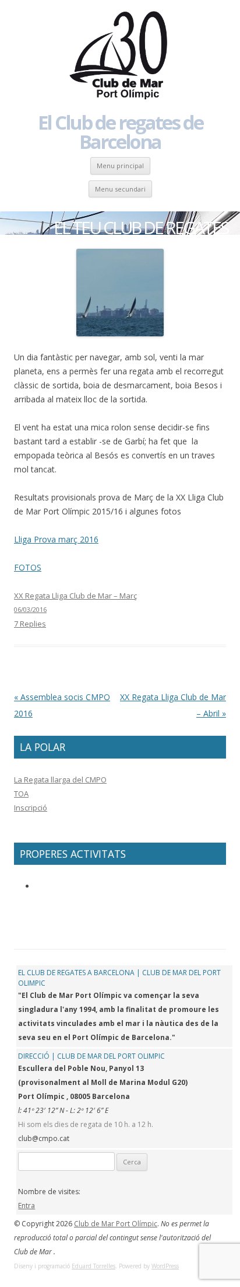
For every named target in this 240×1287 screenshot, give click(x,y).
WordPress (165, 1266)
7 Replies (30, 623)
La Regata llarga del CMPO (60, 779)
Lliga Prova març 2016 (56, 539)
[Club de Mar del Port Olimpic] (120, 56)
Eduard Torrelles (93, 1266)
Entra (26, 1206)
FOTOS (27, 567)
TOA (21, 793)
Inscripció (30, 807)
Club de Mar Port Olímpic (115, 1224)
